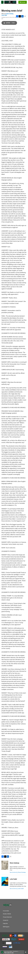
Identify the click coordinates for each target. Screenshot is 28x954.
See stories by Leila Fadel (17, 888)
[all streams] (26, 952)
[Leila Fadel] (4, 881)
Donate (23, 2)
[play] (2, 952)
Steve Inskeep (9, 13)
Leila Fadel (4, 15)
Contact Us (5, 920)
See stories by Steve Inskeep (18, 872)
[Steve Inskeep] (4, 865)
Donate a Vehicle (7, 913)
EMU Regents (6, 926)
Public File (5, 923)
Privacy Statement (7, 917)
